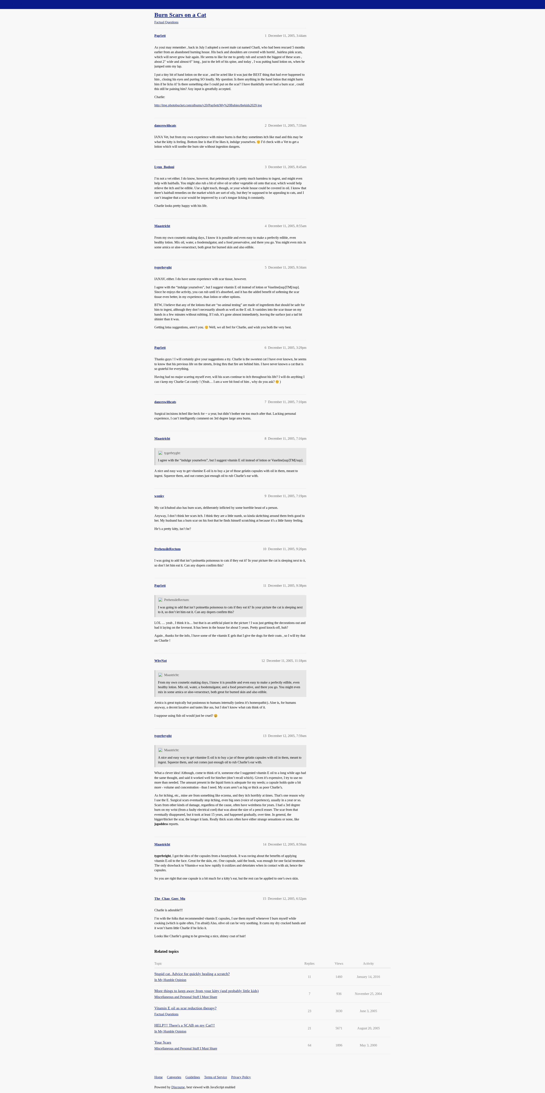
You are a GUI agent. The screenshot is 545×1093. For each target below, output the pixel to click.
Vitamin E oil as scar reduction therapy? (185, 1008)
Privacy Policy (241, 1077)
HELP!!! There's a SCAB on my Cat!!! (184, 1025)
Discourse (178, 1087)
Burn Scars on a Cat (180, 14)
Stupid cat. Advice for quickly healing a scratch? (192, 974)
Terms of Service (215, 1077)
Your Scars (162, 1042)
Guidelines (192, 1077)
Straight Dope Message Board (22, 4)
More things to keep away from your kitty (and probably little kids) (206, 991)
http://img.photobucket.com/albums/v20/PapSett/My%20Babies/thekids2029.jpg (208, 105)
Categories (174, 1077)
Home (158, 1077)
